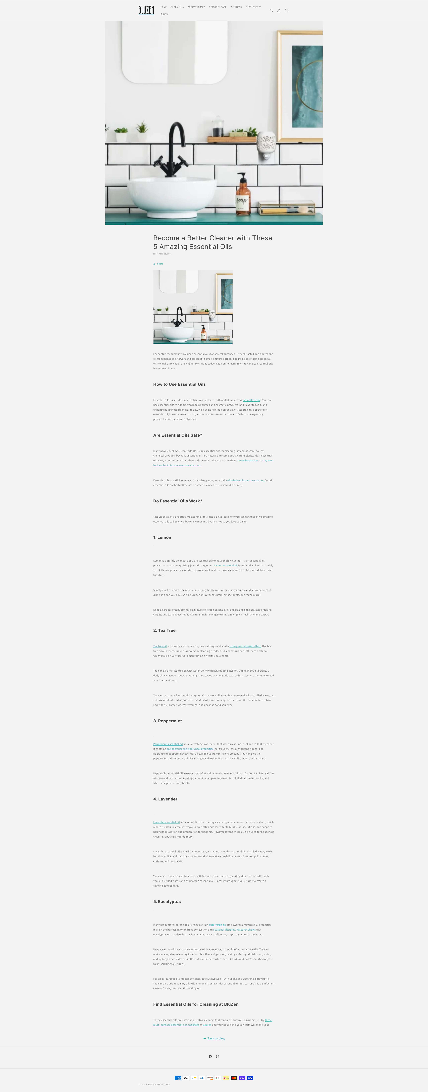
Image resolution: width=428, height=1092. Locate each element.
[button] (177, 7)
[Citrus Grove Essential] (153, 545)
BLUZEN (149, 1084)
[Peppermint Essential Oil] (153, 736)
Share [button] (160, 263)
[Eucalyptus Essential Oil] (153, 910)
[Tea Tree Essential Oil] (153, 638)
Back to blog (216, 1038)
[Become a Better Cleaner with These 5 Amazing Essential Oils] (193, 343)
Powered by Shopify (161, 1084)
